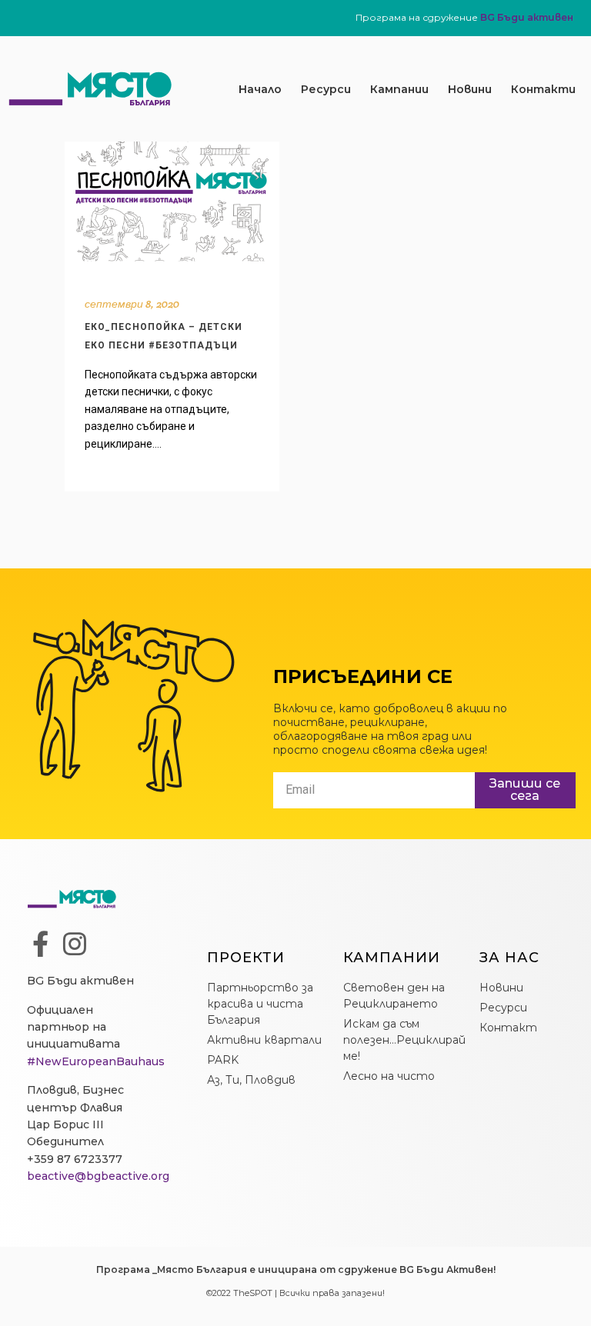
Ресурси (326, 89)
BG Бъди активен (526, 17)
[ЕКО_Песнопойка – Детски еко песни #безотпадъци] (172, 209)
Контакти (543, 89)
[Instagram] (75, 944)
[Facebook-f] (40, 944)
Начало (260, 89)
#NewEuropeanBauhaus (96, 1061)
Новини (470, 89)
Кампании (399, 89)
